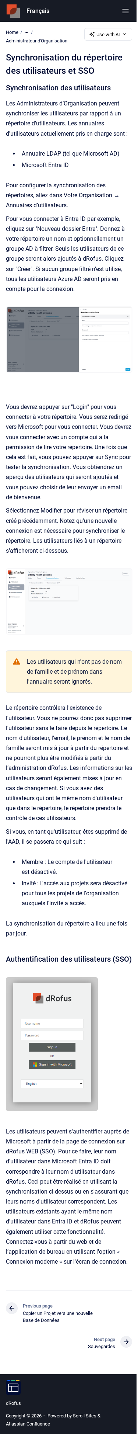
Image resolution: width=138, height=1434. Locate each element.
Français (37, 10)
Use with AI (108, 34)
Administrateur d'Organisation (36, 41)
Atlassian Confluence (28, 1424)
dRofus (13, 1403)
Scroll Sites (84, 1416)
